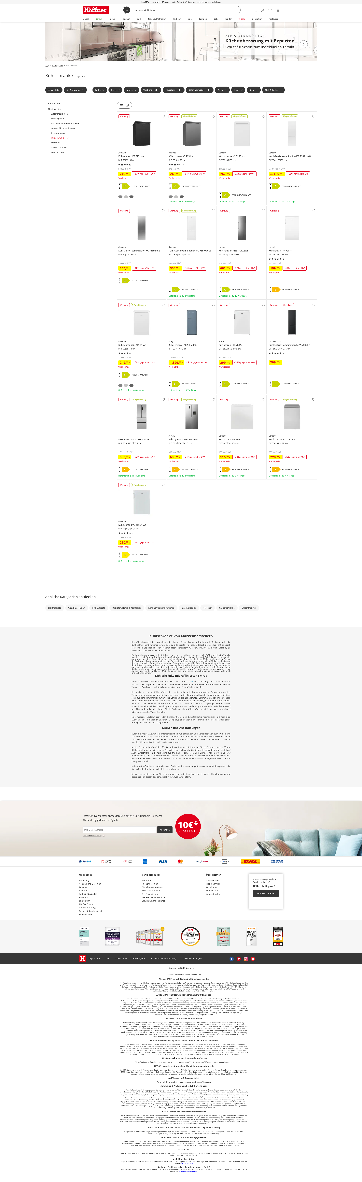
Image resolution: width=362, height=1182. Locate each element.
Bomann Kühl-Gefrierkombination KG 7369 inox (139, 207)
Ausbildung (211, 887)
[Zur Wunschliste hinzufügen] (163, 116)
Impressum (94, 958)
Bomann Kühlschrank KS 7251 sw (132, 113)
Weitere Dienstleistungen (154, 897)
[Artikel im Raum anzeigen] (124, 105)
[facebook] (232, 958)
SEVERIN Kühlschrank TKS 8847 (232, 301)
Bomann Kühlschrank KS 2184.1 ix (283, 396)
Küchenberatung (150, 883)
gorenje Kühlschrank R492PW (281, 207)
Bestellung (84, 880)
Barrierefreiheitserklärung (163, 958)
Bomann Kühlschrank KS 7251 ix (182, 113)
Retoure (83, 890)
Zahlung (83, 887)
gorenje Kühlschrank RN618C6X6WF (234, 207)
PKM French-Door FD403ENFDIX (132, 396)
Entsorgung (84, 900)
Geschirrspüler (58, 133)
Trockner (55, 143)
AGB (107, 958)
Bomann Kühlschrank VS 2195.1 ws (133, 481)
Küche (190, 681)
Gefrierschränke (58, 148)
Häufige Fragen (86, 904)
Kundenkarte (212, 890)
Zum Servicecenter (266, 893)
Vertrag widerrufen (88, 894)
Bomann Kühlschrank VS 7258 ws (233, 113)
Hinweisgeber (139, 958)
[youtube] (253, 958)
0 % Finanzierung (87, 907)
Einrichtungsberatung (152, 887)
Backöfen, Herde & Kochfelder (65, 123)
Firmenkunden (86, 914)
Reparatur (84, 897)
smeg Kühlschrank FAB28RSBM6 (182, 301)
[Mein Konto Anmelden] (262, 10)
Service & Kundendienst (90, 911)
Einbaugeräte (57, 119)
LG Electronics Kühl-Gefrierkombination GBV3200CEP (291, 302)
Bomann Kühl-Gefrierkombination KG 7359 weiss (190, 207)
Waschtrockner (58, 152)
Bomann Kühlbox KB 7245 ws (231, 396)
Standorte (146, 880)
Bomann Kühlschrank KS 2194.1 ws (133, 301)
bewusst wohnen (214, 894)
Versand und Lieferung (90, 883)
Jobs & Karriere (213, 883)
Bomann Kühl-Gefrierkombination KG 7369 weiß (290, 113)
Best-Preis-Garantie (151, 890)
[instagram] (246, 958)
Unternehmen (212, 880)
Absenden (165, 829)
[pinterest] (239, 958)
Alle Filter (55, 90)
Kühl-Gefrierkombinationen (64, 128)
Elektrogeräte (54, 109)
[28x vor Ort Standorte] (256, 10)
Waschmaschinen (59, 114)
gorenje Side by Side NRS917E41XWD (184, 396)
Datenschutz (121, 958)
